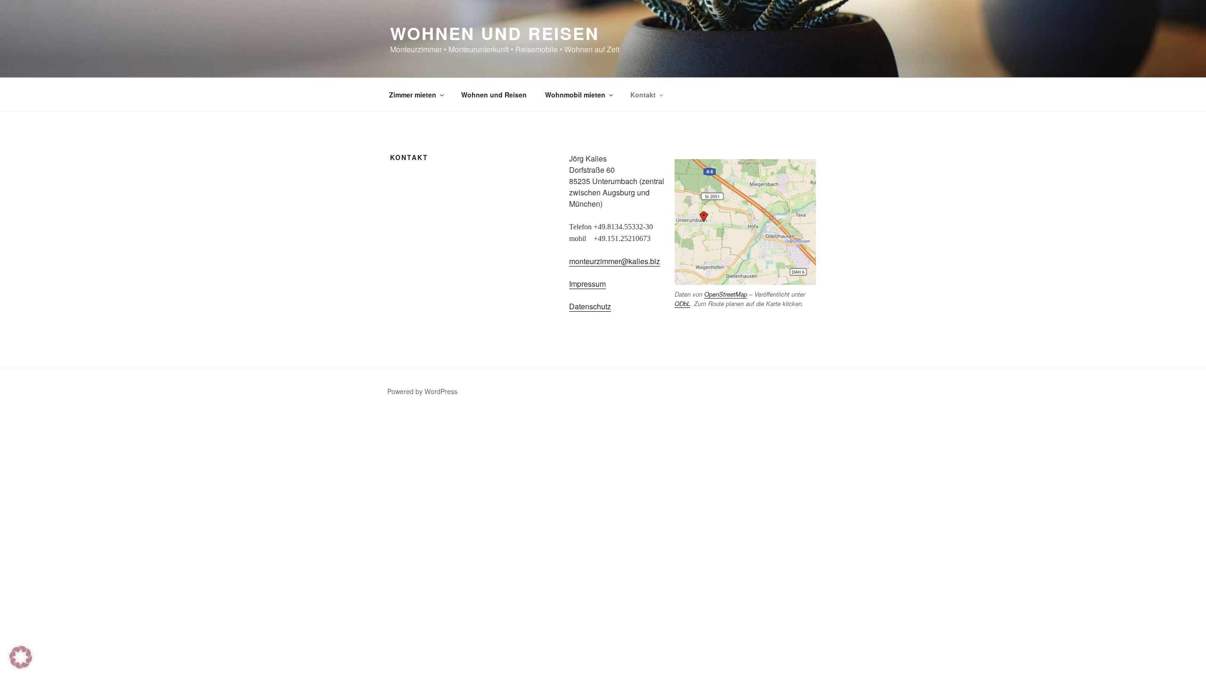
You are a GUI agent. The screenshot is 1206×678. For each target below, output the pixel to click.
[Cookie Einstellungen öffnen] (20, 665)
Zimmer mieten (412, 94)
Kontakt (643, 94)
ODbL (682, 303)
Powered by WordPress (422, 391)
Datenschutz (590, 306)
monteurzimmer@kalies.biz (614, 261)
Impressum (587, 283)
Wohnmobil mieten (575, 94)
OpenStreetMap (725, 294)
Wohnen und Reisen (494, 33)
